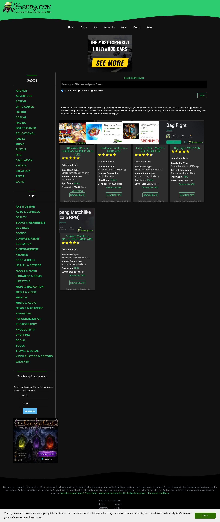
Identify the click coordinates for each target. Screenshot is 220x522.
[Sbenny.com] (26, 6)
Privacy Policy (90, 492)
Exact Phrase (70, 90)
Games (136, 27)
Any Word (98, 90)
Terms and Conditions (158, 492)
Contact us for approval (134, 492)
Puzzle (114, 179)
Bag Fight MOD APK (187, 148)
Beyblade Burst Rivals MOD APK (114, 149)
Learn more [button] (35, 517)
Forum (84, 27)
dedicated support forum (71, 492)
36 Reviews (77, 190)
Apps (149, 27)
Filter (202, 95)
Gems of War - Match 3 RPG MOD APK (150, 149)
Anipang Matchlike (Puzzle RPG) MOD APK (77, 237)
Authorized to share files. (111, 492)
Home (71, 27)
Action (77, 183)
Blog (95, 27)
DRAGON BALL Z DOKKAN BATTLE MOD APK (77, 151)
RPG (186, 176)
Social (124, 27)
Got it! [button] (205, 515)
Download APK (77, 194)
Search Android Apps (134, 78)
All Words (85, 90)
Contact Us (109, 27)
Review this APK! (114, 187)
